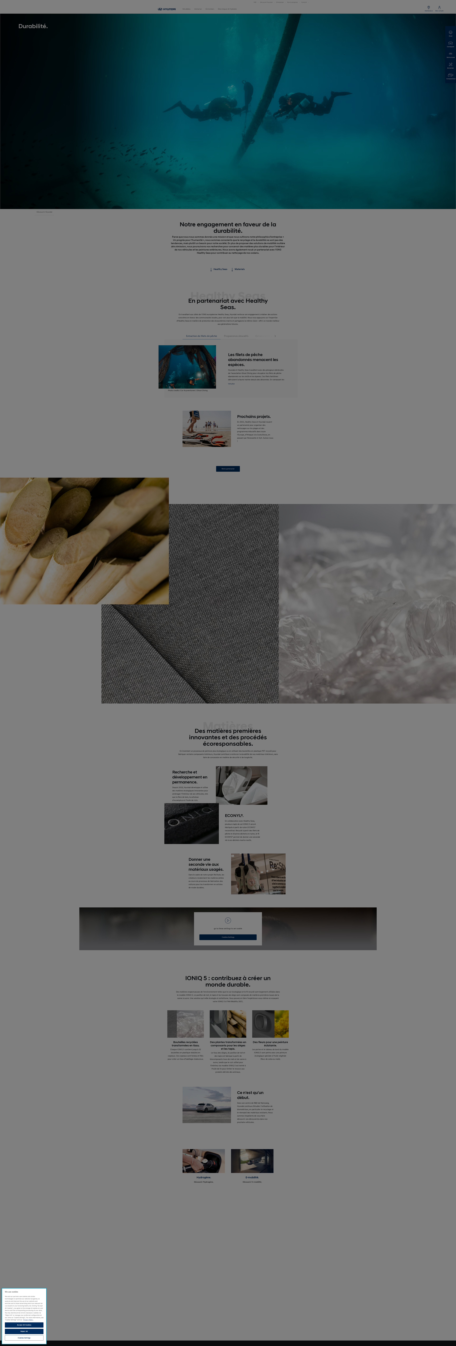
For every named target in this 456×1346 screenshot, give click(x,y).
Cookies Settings (24, 1338)
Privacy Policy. (28, 1320)
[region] (24, 1316)
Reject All (24, 1331)
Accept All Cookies (24, 1325)
